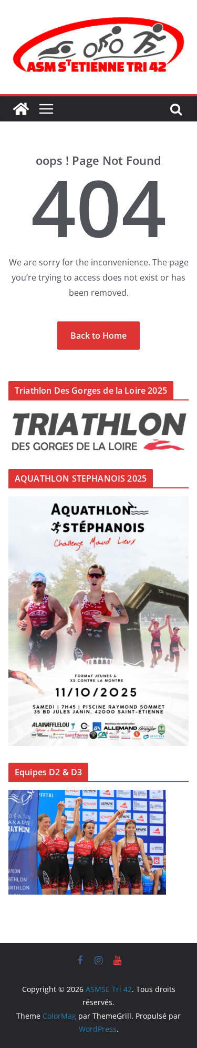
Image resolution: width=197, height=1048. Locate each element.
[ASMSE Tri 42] (21, 108)
